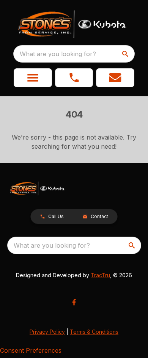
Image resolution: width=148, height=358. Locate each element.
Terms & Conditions (94, 331)
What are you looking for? (58, 54)
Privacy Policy (47, 331)
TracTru (100, 275)
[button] (33, 77)
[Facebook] (74, 302)
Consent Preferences (30, 350)
